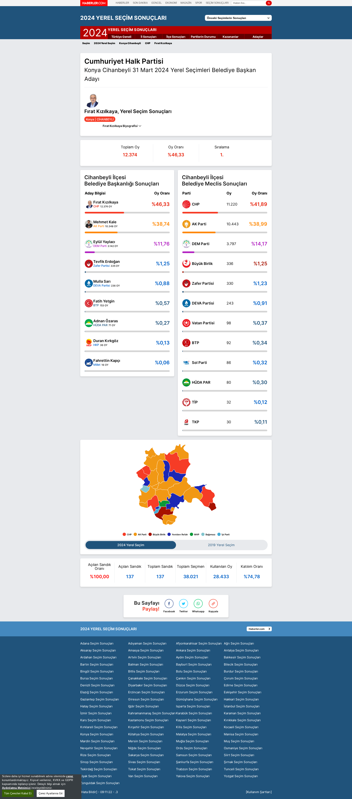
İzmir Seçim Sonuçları (96, 713)
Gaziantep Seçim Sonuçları (99, 699)
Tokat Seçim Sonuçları (144, 769)
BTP (195, 343)
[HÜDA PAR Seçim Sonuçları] (186, 382)
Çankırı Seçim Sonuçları (193, 678)
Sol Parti (199, 362)
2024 (95, 32)
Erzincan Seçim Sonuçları (146, 692)
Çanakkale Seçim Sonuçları (147, 678)
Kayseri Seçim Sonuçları (193, 720)
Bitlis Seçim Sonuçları (144, 671)
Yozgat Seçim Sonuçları (241, 776)
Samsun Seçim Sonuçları (194, 755)
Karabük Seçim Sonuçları (194, 713)
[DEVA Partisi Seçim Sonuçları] (186, 303)
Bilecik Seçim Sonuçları (241, 664)
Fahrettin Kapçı (106, 360)
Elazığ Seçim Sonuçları (96, 692)
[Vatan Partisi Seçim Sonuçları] (186, 323)
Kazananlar (231, 36)
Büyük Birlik (202, 263)
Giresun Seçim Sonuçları (146, 699)
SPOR (198, 2)
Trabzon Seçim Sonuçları (194, 769)
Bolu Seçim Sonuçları (191, 671)
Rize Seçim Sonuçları (95, 755)
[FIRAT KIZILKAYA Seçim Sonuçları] (89, 204)
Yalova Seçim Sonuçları (193, 776)
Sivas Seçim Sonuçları (144, 762)
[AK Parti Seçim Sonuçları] (186, 224)
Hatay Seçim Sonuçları (96, 706)
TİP (195, 402)
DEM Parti (200, 244)
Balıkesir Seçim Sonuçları (242, 657)
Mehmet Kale (105, 222)
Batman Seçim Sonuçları (145, 664)
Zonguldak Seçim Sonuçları (100, 783)
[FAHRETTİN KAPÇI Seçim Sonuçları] (89, 363)
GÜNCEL (156, 2)
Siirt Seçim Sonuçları (239, 755)
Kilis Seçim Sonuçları (191, 727)
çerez (69, 776)
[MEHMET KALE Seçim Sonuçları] (89, 224)
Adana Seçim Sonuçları (96, 643)
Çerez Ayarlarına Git (51, 793)
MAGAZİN (185, 2)
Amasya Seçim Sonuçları (146, 650)
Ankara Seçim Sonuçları (193, 650)
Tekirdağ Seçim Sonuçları (98, 769)
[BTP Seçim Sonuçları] (186, 343)
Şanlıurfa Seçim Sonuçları (194, 762)
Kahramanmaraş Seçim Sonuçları (152, 713)
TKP (195, 422)
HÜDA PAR (201, 382)
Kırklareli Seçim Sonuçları (99, 727)
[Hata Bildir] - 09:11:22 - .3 (99, 792)
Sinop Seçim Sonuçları (96, 762)
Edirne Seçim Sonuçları (240, 685)
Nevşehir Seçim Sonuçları (99, 748)
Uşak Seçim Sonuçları (96, 776)
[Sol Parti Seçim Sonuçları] (186, 363)
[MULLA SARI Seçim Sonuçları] (89, 283)
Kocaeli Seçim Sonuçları (241, 727)
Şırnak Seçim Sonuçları (240, 762)
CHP (196, 204)
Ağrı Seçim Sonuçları (239, 643)
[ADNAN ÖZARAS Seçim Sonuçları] (89, 323)
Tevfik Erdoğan (106, 261)
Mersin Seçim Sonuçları (145, 741)
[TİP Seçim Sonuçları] (186, 402)
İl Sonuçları (148, 36)
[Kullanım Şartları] (259, 792)
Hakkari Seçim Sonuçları (241, 699)
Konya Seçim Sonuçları (96, 734)
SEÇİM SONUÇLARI (217, 2)
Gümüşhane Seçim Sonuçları (197, 699)
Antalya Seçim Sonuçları (241, 650)
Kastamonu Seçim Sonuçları (148, 720)
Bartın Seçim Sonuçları (96, 664)
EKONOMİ (171, 2)
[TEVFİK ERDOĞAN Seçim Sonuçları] (89, 264)
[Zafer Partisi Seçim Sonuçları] (186, 283)
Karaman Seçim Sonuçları (242, 713)
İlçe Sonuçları (175, 36)
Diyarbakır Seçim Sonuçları (147, 685)
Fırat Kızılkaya (105, 202)
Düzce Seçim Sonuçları (192, 685)
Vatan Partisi (203, 323)
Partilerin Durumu (203, 36)
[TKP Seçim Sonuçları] (186, 422)
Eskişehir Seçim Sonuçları (242, 692)
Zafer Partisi (203, 283)
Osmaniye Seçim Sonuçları (243, 748)
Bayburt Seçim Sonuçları (194, 664)
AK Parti (199, 224)
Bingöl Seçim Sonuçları (97, 671)
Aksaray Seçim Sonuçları (98, 650)
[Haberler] (94, 5)
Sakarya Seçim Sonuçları (146, 755)
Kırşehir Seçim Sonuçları (146, 727)
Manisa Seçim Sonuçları (241, 734)
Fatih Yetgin (103, 301)
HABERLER (122, 2)
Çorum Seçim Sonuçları (241, 678)
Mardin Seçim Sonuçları (97, 741)
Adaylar (258, 36)
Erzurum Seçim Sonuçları (194, 692)
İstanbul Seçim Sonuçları (242, 706)
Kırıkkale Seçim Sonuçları (242, 720)
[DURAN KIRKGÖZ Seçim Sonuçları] (89, 343)
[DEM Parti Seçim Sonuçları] (186, 244)
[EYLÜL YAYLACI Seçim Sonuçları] (89, 244)
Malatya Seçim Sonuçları (193, 734)
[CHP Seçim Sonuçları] (186, 204)
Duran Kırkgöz (105, 341)
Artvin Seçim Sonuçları (144, 657)
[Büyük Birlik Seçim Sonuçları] (186, 264)
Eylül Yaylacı (104, 242)
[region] (40, 786)
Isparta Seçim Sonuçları (193, 706)
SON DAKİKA (140, 2)
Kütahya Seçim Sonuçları (146, 734)
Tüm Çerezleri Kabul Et (18, 793)
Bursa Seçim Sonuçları (96, 678)
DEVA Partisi (203, 303)
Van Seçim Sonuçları (143, 776)
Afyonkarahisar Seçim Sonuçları (199, 643)
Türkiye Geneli (121, 36)
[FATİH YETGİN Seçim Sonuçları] (89, 303)
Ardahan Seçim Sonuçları (98, 657)
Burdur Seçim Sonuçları (241, 671)
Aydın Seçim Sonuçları (192, 657)
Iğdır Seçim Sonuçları (143, 706)
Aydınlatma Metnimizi (16, 787)
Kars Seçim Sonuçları (95, 720)
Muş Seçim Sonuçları (239, 741)
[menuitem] (146, 481)
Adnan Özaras (105, 321)
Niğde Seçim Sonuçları (144, 748)
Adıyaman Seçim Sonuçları (147, 643)
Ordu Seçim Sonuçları (191, 748)
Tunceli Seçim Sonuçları (241, 769)
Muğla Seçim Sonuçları (192, 741)
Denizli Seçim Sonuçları (97, 685)
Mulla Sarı (102, 281)
